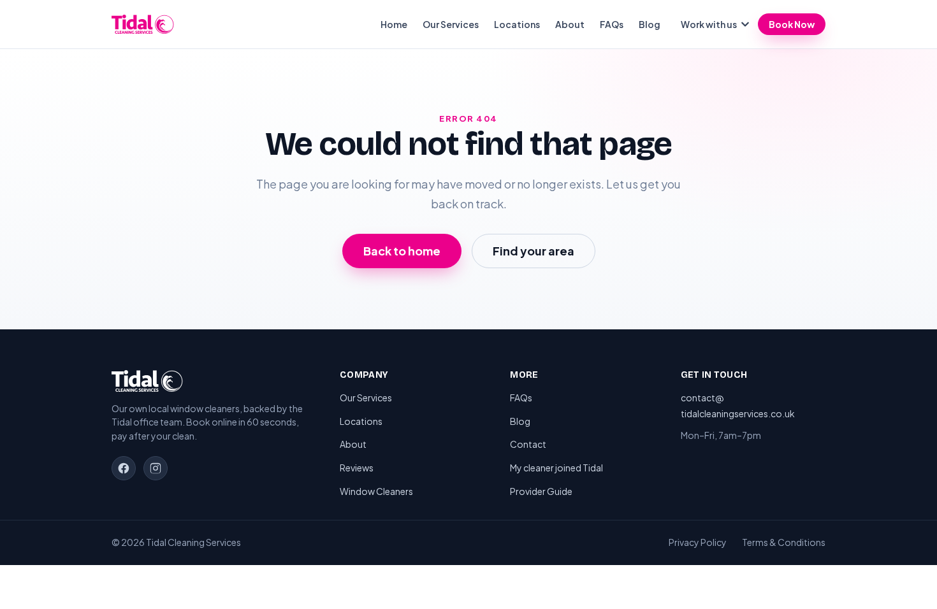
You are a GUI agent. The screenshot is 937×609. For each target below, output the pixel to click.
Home (394, 24)
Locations (517, 24)
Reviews (357, 467)
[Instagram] (155, 468)
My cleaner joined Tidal (556, 467)
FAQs (611, 24)
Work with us (709, 24)
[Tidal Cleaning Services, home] (143, 24)
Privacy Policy (698, 542)
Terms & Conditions (783, 542)
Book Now (792, 24)
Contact (528, 444)
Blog (649, 24)
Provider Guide (541, 491)
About (570, 24)
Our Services (451, 24)
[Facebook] (124, 468)
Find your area (533, 250)
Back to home (401, 250)
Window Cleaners (376, 491)
